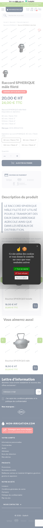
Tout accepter (22, 269)
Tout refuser (22, 273)
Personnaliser (21, 278)
